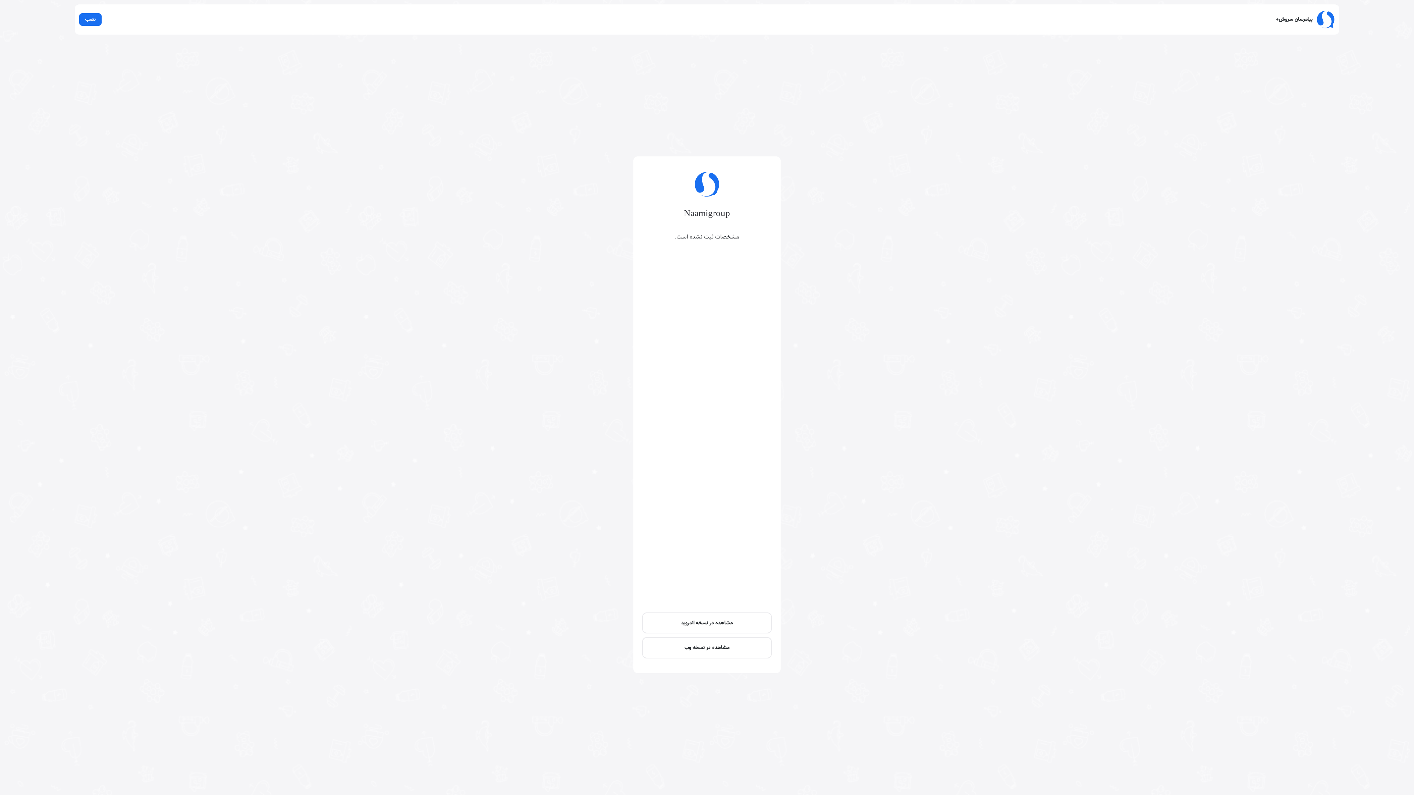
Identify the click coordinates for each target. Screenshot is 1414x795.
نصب (90, 19)
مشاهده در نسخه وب (707, 647)
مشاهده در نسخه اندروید (707, 623)
